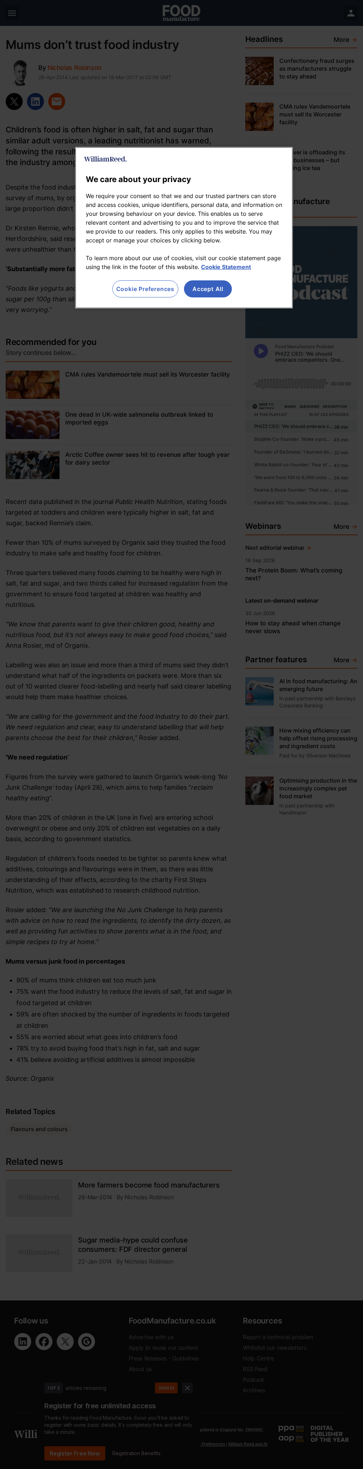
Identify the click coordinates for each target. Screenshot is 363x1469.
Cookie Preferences (145, 288)
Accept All (207, 288)
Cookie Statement (226, 266)
